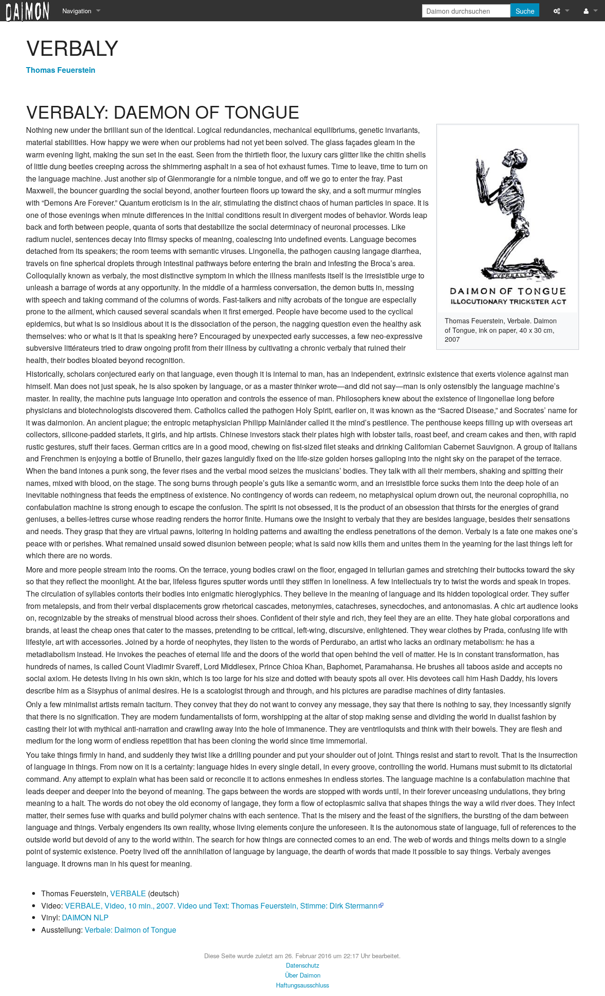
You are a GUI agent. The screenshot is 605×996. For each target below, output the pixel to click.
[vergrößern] (566, 318)
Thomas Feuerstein (60, 69)
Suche (525, 11)
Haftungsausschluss (302, 984)
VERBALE (128, 893)
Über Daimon (302, 974)
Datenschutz (302, 965)
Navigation (76, 10)
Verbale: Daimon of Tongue (130, 929)
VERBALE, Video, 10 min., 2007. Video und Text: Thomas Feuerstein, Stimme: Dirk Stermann (221, 905)
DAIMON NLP (85, 917)
